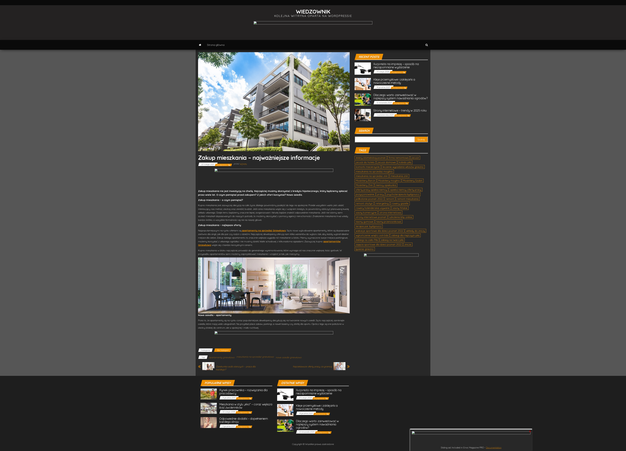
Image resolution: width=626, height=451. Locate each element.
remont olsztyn (364, 203)
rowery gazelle (400, 203)
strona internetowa (390, 212)
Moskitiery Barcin (365, 180)
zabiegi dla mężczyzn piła (405, 235)
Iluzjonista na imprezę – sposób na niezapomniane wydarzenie (396, 65)
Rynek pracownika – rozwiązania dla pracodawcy (243, 391)
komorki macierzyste (368, 166)
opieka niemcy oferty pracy (405, 189)
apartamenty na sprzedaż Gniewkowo (264, 230)
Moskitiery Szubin (412, 180)
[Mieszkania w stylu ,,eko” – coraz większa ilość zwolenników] (209, 407)
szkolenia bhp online (400, 217)
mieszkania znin (399, 176)
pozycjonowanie (365, 194)
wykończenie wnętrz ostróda (372, 235)
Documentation (493, 447)
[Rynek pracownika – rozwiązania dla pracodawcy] (209, 393)
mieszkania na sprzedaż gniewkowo (255, 356)
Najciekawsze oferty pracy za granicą (312, 366)
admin (243, 164)
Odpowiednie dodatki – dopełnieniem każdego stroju (243, 420)
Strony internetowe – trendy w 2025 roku (400, 110)
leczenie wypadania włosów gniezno (403, 166)
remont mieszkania (407, 198)
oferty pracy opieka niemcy (371, 189)
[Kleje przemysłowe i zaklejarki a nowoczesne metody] (363, 83)
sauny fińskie (400, 208)
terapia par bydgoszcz (368, 226)
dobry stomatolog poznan (371, 157)
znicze (407, 244)
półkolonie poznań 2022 (369, 198)
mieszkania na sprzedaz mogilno (374, 171)
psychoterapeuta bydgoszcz (403, 194)
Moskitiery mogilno (389, 180)
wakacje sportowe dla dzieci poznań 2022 (379, 230)
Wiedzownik (313, 11)
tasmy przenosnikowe (388, 221)
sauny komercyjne (366, 212)
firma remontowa (399, 157)
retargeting (382, 203)
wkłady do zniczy (415, 230)
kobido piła (405, 162)
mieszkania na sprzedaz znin (372, 176)
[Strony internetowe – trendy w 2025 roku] (363, 114)
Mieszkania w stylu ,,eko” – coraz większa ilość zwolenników (245, 405)
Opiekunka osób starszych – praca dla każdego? (235, 368)
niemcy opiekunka (386, 185)
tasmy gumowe (364, 221)
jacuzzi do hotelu (365, 162)
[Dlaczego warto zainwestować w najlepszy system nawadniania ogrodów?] (363, 99)
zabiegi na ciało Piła (367, 239)
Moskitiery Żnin (364, 185)
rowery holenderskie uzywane (373, 208)
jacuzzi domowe (387, 162)
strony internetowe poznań (371, 217)
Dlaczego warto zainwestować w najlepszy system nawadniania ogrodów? (400, 96)
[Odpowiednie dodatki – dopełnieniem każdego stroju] (209, 422)
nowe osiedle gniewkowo (288, 357)
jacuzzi (415, 157)
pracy (380, 194)
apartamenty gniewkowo (221, 357)
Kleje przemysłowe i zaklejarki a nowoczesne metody (394, 81)
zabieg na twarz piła (392, 239)
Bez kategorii (222, 350)
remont (390, 198)
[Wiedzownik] (200, 45)
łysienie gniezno (365, 249)
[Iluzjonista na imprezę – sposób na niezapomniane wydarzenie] (363, 68)
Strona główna (215, 44)
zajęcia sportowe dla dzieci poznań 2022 (379, 244)
